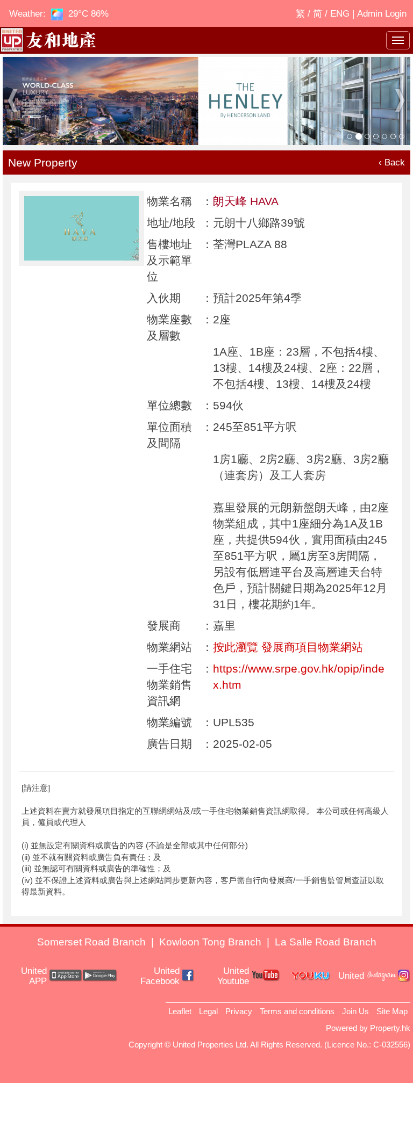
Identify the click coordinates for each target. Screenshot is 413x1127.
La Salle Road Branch (325, 942)
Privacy (238, 1011)
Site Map (392, 1011)
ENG (340, 14)
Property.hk (390, 1027)
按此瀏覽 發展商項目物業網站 (288, 647)
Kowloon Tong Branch (210, 942)
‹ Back (392, 162)
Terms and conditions (297, 1011)
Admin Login (382, 14)
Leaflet (179, 1011)
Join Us (355, 1011)
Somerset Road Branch (91, 942)
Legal (208, 1011)
